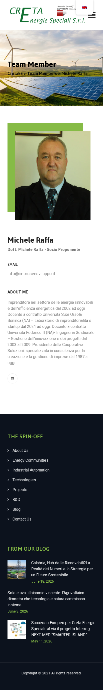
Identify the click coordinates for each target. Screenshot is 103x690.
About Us (20, 450)
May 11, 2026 (41, 641)
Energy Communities (30, 460)
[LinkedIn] (13, 378)
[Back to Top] (92, 681)
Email (13, 265)
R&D (16, 499)
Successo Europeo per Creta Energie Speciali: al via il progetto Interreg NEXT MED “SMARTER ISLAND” (63, 628)
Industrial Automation (31, 470)
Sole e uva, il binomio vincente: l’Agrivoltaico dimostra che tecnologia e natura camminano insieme (46, 598)
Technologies (24, 480)
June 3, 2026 (18, 611)
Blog (16, 509)
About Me (18, 292)
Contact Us (22, 519)
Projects (19, 489)
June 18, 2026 (42, 581)
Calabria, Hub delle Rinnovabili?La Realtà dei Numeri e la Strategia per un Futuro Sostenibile (62, 568)
